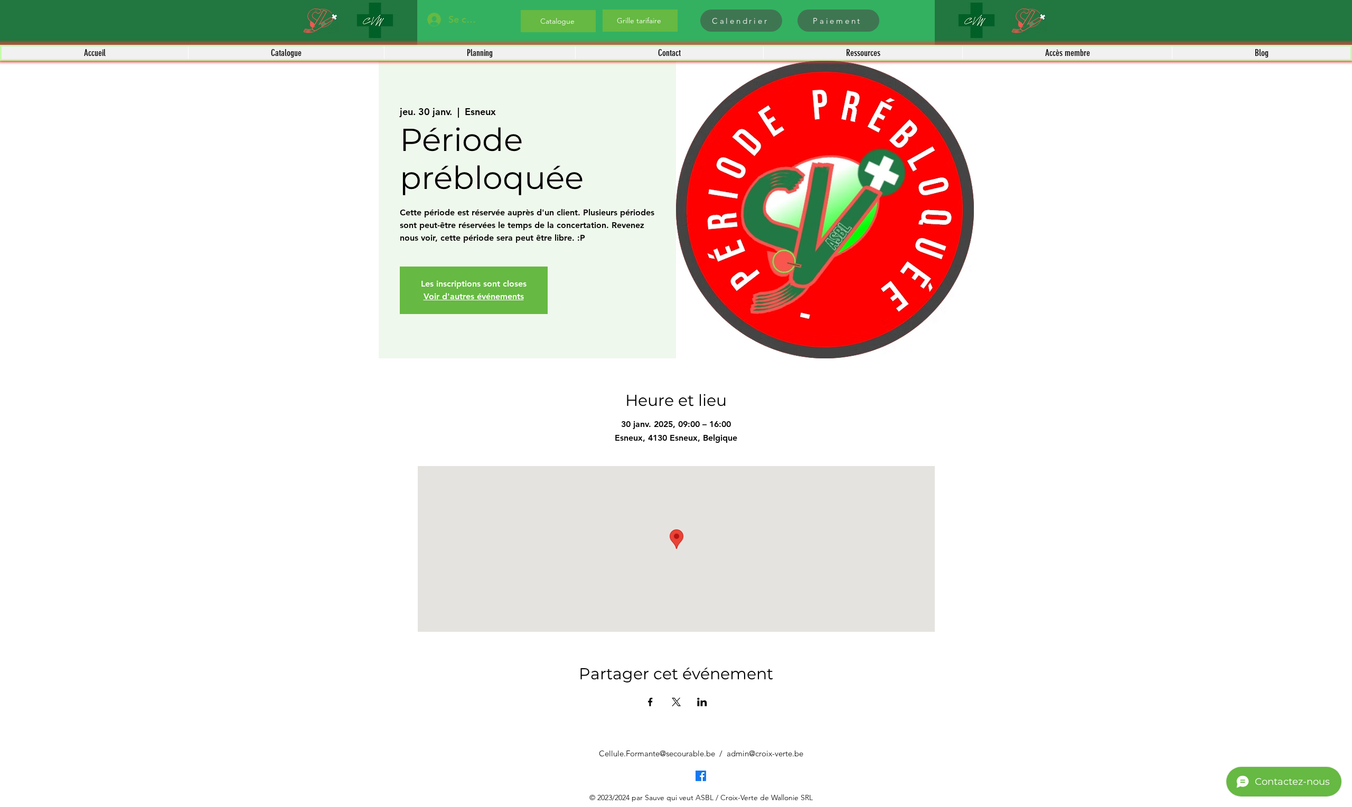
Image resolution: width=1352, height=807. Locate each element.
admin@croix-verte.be (765, 753)
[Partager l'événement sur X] (676, 702)
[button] (286, 52)
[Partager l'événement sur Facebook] (650, 702)
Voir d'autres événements (474, 296)
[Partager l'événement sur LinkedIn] (702, 702)
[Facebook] (701, 776)
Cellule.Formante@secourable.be (657, 753)
